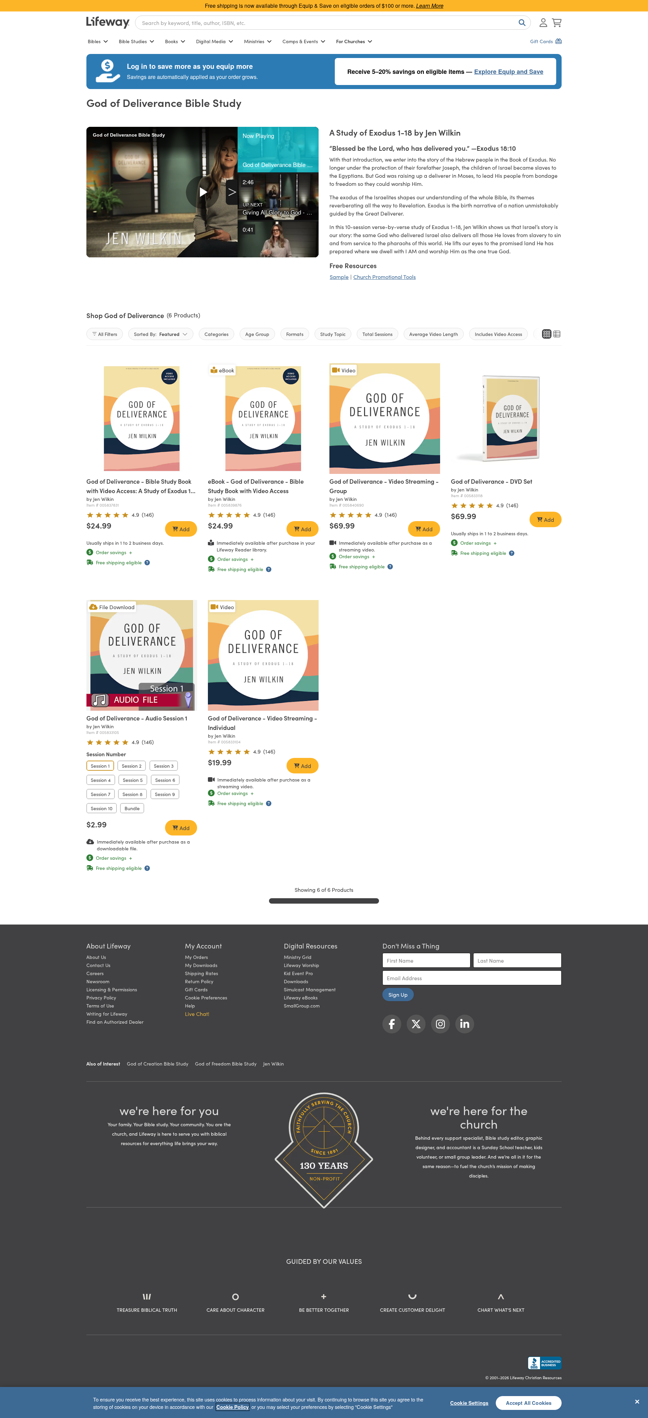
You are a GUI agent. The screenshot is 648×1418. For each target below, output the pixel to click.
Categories (216, 334)
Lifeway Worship (301, 965)
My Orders (196, 957)
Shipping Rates (201, 973)
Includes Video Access (498, 334)
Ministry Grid (298, 957)
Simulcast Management (310, 989)
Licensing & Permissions (111, 989)
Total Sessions (377, 334)
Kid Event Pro (298, 973)
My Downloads (201, 965)
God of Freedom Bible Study (225, 1063)
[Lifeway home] (108, 23)
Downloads (296, 981)
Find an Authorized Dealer (114, 1021)
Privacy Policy (101, 997)
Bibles (94, 41)
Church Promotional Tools (384, 276)
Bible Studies (133, 41)
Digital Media (211, 41)
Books (171, 41)
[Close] (637, 1401)
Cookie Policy (232, 1406)
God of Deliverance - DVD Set (491, 481)
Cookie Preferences (206, 997)
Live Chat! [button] (197, 1013)
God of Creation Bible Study (157, 1063)
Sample (339, 276)
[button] (278, 149)
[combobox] (333, 23)
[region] (324, 1402)
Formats (294, 334)
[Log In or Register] (543, 22)
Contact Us (98, 965)
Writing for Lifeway (106, 1013)
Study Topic (333, 334)
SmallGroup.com (302, 1005)
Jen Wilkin (273, 1063)
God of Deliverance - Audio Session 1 (136, 718)
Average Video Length (433, 334)
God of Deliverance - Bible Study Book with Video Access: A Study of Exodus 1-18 (140, 490)
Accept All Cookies (529, 1402)
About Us (96, 957)
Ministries (254, 41)
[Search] (521, 23)
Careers (95, 973)
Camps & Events (300, 41)
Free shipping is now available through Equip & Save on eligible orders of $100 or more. (324, 5)
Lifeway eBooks (301, 997)
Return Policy (199, 981)
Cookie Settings (469, 1402)
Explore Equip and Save (508, 71)
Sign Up (398, 994)
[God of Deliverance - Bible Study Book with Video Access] (141, 418)
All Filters (107, 334)
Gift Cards (196, 989)
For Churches (350, 41)
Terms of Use (100, 1005)
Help (190, 1005)
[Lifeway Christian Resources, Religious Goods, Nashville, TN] (545, 1363)
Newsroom (97, 981)
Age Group (257, 334)
